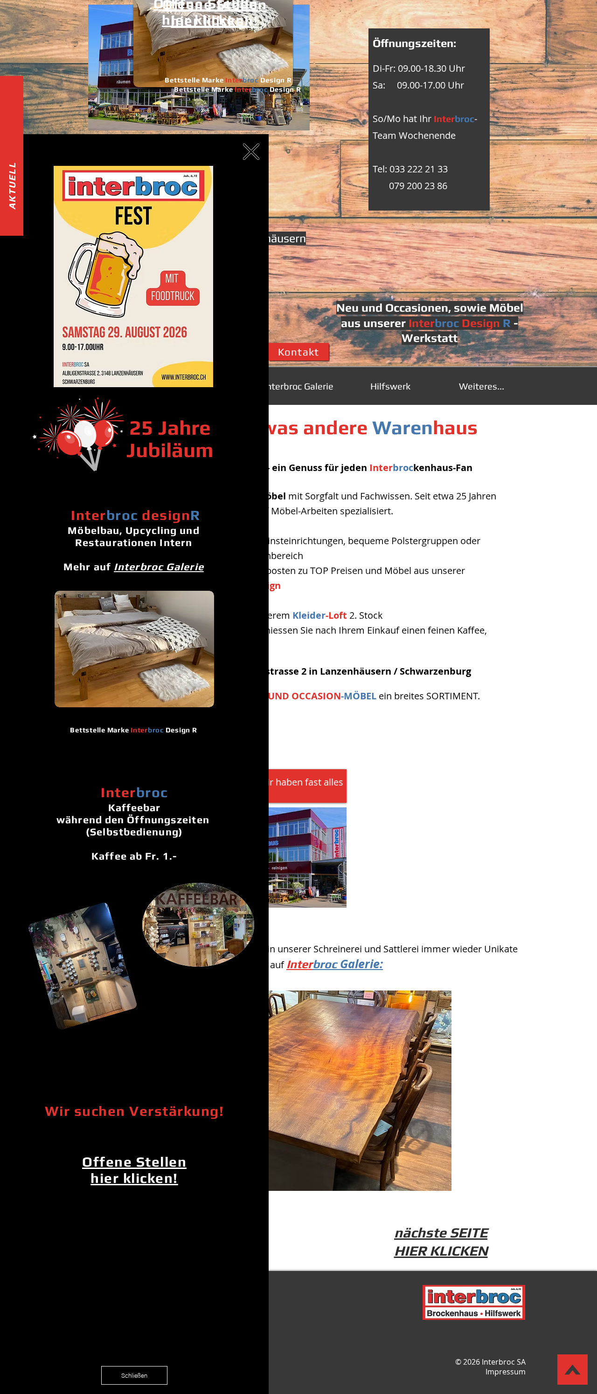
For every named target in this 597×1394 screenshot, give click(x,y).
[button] (251, 152)
